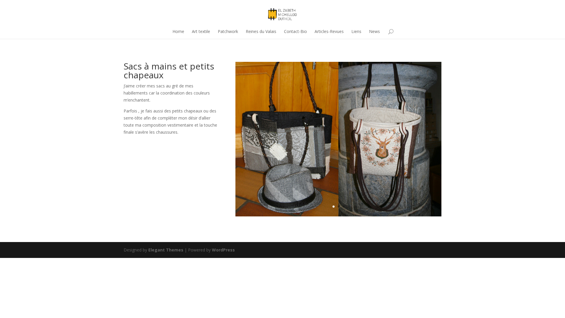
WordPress (223, 250)
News (374, 31)
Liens (356, 31)
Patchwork (228, 31)
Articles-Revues (329, 31)
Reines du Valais (261, 31)
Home (178, 31)
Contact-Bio (295, 31)
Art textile (201, 31)
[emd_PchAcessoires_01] (338, 215)
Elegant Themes (165, 250)
